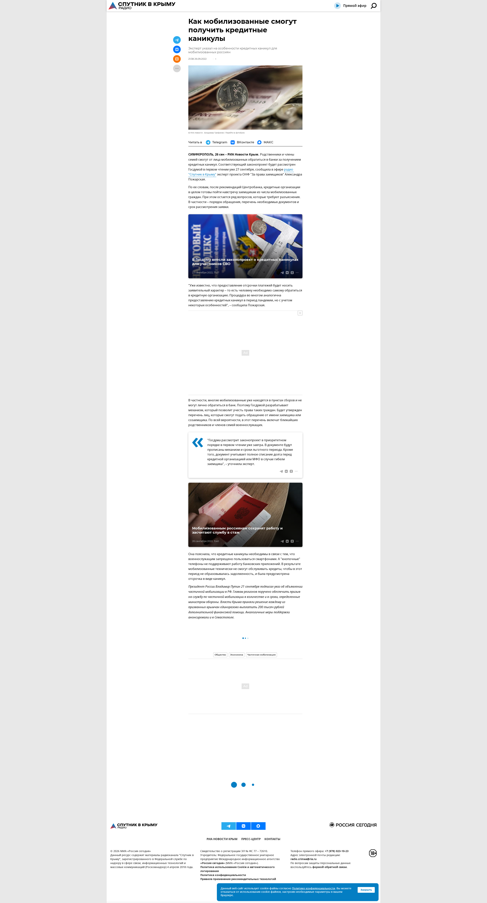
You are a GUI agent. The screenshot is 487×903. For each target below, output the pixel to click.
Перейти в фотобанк (235, 132)
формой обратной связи (329, 867)
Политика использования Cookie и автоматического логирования (237, 869)
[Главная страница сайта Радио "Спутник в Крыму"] (142, 5)
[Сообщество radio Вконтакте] (243, 826)
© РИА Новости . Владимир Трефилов (206, 132)
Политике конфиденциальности (313, 888)
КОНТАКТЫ (272, 839)
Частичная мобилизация (261, 654)
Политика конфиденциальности (223, 875)
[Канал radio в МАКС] (258, 826)
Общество (220, 654)
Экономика (236, 654)
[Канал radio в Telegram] (228, 826)
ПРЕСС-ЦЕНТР (251, 839)
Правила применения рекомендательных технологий (238, 879)
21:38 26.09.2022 (197, 58)
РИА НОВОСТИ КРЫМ (222, 839)
